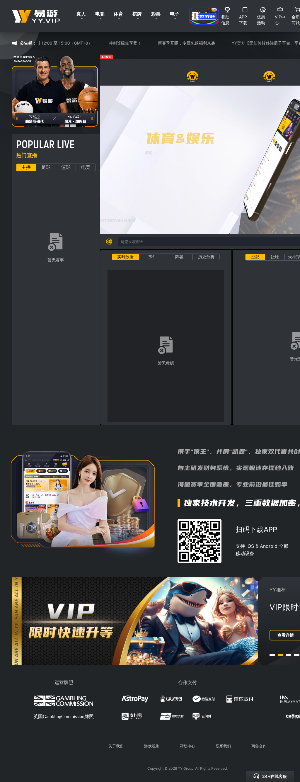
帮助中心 (187, 746)
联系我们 (223, 746)
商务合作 (259, 746)
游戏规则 (151, 746)
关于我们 (116, 746)
